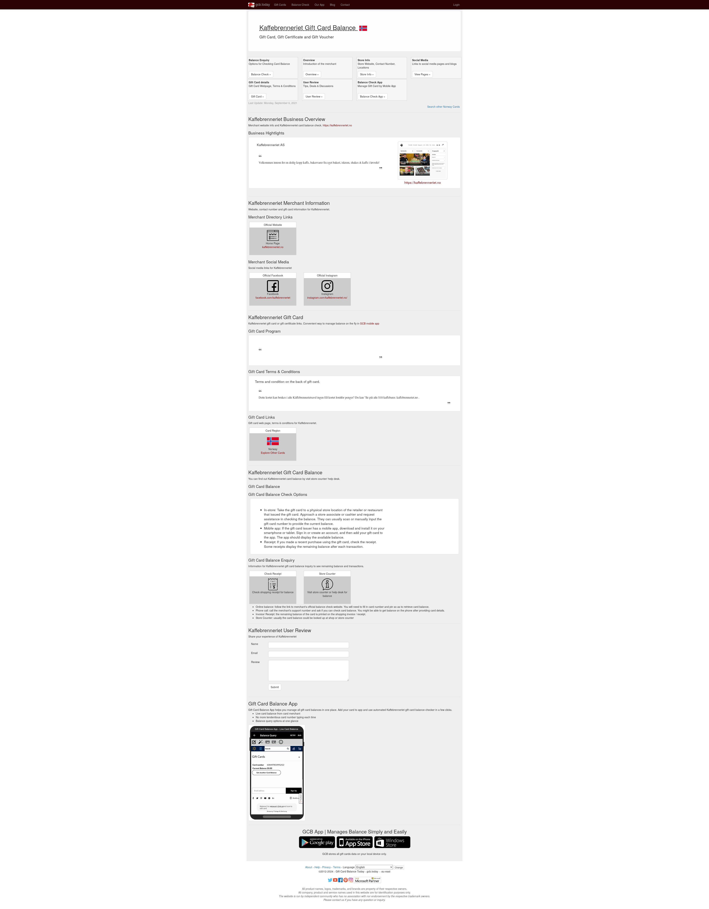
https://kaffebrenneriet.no (337, 125)
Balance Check (300, 4)
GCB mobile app (369, 323)
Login (456, 4)
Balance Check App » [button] (372, 96)
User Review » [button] (314, 96)
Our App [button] (319, 4)
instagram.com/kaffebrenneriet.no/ (327, 297)
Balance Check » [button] (261, 74)
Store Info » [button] (367, 74)
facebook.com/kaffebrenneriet (273, 297)
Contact (345, 4)
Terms (336, 867)
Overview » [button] (312, 74)
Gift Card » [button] (257, 96)
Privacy (326, 867)
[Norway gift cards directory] (363, 27)
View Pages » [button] (422, 74)
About (308, 867)
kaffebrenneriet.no (272, 247)
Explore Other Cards (273, 452)
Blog (332, 4)
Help (317, 867)
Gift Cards (280, 4)
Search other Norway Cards (443, 106)
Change (399, 867)
